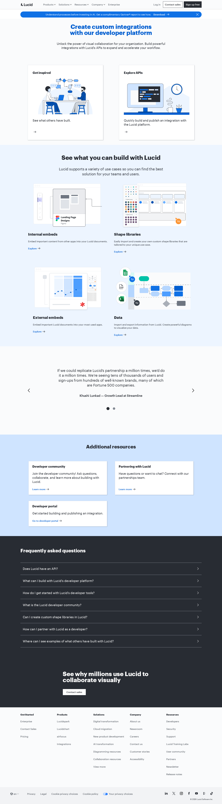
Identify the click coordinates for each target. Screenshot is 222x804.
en (15, 793)
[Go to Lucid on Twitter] (173, 793)
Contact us (136, 744)
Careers (134, 736)
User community (175, 751)
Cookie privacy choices (64, 793)
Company (97, 4)
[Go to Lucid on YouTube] (196, 793)
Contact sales (173, 4)
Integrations (64, 744)
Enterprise (114, 4)
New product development (108, 736)
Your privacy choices (121, 793)
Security (171, 728)
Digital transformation (106, 721)
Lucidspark (63, 721)
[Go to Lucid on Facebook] (188, 793)
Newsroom (136, 728)
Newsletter (172, 766)
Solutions (64, 4)
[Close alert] (197, 14)
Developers (172, 721)
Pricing (24, 736)
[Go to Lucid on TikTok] (211, 793)
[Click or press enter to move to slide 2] (114, 409)
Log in (157, 4)
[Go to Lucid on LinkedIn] (166, 793)
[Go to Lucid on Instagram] (181, 793)
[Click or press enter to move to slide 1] (108, 409)
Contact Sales (28, 728)
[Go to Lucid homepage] (31, 5)
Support (171, 736)
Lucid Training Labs (177, 744)
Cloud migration (102, 728)
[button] (29, 390)
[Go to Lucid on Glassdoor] (204, 793)
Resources (81, 4)
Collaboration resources (107, 759)
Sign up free (193, 4)
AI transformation (103, 744)
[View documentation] (156, 132)
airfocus (61, 736)
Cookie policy (90, 793)
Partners (171, 759)
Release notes (174, 774)
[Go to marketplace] (65, 132)
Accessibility (137, 759)
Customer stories (140, 751)
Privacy (31, 793)
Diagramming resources (107, 751)
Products (48, 4)
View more (99, 766)
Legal (43, 793)
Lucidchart (63, 728)
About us (135, 721)
